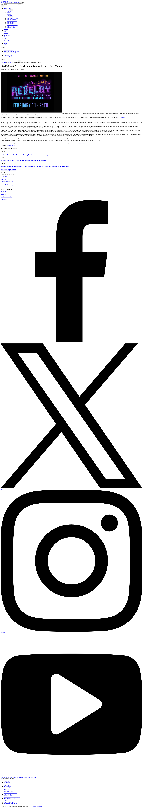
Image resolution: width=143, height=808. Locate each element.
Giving (5, 44)
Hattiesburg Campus (8, 170)
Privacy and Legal (8, 795)
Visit (5, 37)
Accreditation (7, 782)
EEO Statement (7, 786)
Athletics (6, 33)
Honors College (10, 22)
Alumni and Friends (8, 55)
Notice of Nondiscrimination (10, 793)
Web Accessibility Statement (10, 803)
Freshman (9, 11)
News (5, 42)
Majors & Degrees (8, 40)
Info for (2, 47)
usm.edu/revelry (121, 117)
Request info (7, 35)
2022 (11, 62)
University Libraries (11, 27)
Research (6, 29)
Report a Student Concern (10, 798)
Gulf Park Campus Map (6, 197)
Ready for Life (7, 8)
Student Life (6, 30)
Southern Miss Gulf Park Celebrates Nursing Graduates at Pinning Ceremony (24, 155)
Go (19, 4)
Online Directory (8, 794)
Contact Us (3, 179)
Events (5, 43)
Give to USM (4, 199)
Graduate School (10, 23)
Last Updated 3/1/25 (37, 806)
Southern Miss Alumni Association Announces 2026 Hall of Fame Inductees (23, 160)
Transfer (8, 12)
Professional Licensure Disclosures (12, 797)
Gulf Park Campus (8, 185)
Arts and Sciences (11, 145)
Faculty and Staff (8, 56)
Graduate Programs (11, 19)
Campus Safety (7, 783)
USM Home (3, 62)
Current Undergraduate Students (11, 51)
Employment (7, 787)
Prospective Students (8, 50)
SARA (5, 801)
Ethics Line (6, 789)
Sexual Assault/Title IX (9, 802)
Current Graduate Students (10, 52)
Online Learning (10, 26)
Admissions (6, 9)
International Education (12, 25)
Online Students (7, 54)
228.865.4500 (4, 191)
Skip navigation (4, 1)
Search (2, 59)
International (9, 15)
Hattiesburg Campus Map (7, 181)
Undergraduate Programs (12, 18)
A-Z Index (6, 781)
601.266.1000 (4, 176)
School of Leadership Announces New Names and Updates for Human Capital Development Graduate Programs (35, 166)
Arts (5, 31)
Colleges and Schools (12, 21)
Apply (5, 38)
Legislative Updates (8, 791)
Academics (6, 16)
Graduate (9, 14)
